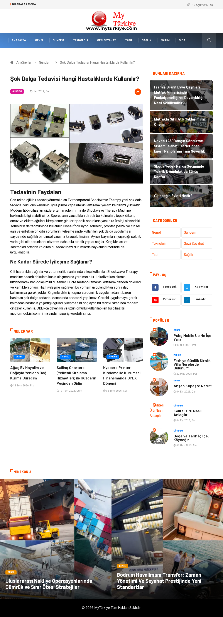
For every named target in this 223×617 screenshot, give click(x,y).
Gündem (58, 40)
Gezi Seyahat (106, 40)
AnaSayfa (19, 40)
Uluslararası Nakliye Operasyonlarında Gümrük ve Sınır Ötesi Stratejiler (48, 584)
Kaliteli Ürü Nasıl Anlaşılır (187, 412)
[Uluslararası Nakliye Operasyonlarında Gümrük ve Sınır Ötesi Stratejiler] (56, 539)
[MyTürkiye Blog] (111, 20)
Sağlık (146, 40)
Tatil (129, 40)
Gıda (182, 40)
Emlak (177, 355)
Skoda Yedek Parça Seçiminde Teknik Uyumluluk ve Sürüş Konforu (83, 5)
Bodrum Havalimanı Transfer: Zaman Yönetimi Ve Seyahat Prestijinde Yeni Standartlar (159, 580)
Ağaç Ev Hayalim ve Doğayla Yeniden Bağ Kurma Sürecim (28, 372)
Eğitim (165, 40)
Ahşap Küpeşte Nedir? (193, 385)
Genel (39, 40)
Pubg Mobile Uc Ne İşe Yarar (192, 337)
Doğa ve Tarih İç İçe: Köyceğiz (191, 437)
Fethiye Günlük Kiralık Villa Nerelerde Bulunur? (192, 364)
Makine (113, 356)
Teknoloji (80, 40)
